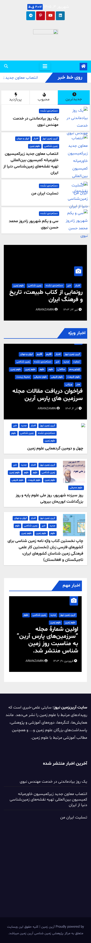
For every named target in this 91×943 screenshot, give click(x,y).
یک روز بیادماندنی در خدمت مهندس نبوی (53, 781)
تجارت (76, 361)
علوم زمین (35, 146)
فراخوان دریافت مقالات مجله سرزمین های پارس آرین (47, 395)
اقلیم (48, 354)
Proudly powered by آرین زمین (62, 927)
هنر (78, 384)
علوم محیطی (40, 377)
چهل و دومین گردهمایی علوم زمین (55, 448)
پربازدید (15, 99)
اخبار (35, 138)
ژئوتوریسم (74, 369)
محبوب (44, 99)
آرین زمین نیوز (50, 138)
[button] (6, 66)
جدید (66, 361)
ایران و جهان (23, 138)
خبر (69, 285)
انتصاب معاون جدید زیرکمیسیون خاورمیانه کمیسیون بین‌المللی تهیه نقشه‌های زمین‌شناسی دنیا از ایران (48, 799)
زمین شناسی (51, 146)
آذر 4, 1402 (71, 409)
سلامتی (61, 369)
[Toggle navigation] (45, 67)
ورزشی (68, 384)
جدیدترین (73, 99)
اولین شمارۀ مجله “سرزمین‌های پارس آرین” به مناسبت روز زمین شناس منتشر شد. (47, 640)
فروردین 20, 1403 (63, 661)
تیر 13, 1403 (70, 310)
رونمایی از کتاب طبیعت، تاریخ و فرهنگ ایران (46, 296)
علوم (51, 369)
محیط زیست (23, 377)
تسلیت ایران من (73, 817)
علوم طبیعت (73, 377)
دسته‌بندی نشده (49, 110)
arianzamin (45, 310)
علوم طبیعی (57, 377)
